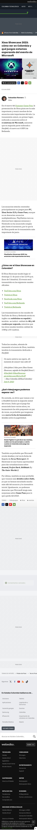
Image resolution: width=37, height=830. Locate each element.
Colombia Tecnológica (10, 6)
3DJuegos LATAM (24, 810)
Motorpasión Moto (25, 784)
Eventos (22, 708)
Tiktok (27, 681)
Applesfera (5, 761)
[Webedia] (32, 1)
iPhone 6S (5, 716)
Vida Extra (22, 758)
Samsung (5, 712)
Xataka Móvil (6, 758)
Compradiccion (7, 800)
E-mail (29, 82)
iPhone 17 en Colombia (11, 33)
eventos (31, 500)
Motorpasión (23, 781)
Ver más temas (8, 728)
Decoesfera (6, 797)
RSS (22, 681)
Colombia (22, 712)
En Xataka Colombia (10, 252)
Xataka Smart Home (8, 764)
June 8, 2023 (9, 382)
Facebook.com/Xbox (13, 299)
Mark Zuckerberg (26, 33)
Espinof (21, 771)
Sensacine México (25, 813)
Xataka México (7, 810)
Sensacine (22, 768)
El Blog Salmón (24, 794)
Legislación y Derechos (23, 703)
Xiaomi (21, 722)
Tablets (21, 699)
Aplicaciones (6, 702)
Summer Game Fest (24, 105)
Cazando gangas (8, 708)
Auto (23, 6)
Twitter (22, 82)
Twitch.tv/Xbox (10, 295)
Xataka (4, 755)
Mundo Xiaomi (6, 766)
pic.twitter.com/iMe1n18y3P (15, 376)
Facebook (18, 82)
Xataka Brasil (6, 813)
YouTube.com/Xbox (12, 291)
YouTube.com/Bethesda (14, 303)
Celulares (5, 699)
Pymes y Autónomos (25, 797)
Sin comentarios (10, 83)
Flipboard (26, 82)
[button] (17, 97)
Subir (29, 744)
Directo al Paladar (8, 781)
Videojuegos (13, 500)
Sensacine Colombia (25, 816)
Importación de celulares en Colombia (26, 717)
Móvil (30, 6)
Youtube (18, 681)
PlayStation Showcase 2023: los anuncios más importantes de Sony (17, 255)
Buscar (34, 736)
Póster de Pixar (22, 673)
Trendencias (6, 794)
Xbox (23, 500)
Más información (7, 828)
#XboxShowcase (18, 373)
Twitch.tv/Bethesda (12, 307)
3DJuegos (22, 755)
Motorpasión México (25, 818)
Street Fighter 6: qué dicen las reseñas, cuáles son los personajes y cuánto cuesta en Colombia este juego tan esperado (18, 443)
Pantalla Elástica (8, 722)
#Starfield (8, 373)
